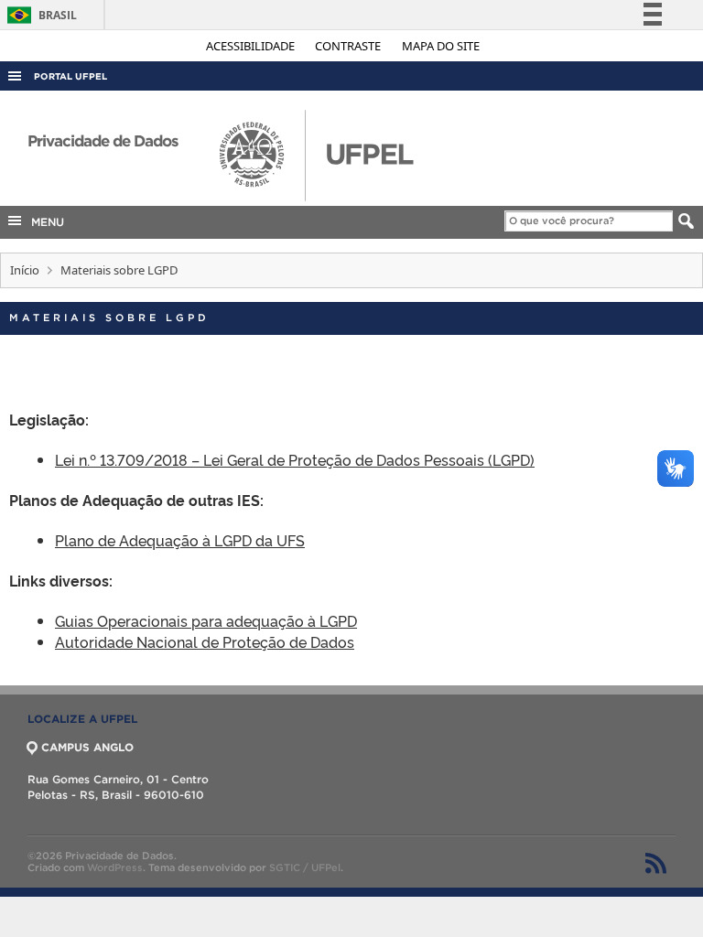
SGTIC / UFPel (305, 867)
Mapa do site (441, 46)
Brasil (38, 15)
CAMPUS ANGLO (87, 747)
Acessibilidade (251, 46)
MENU (44, 222)
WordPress (115, 867)
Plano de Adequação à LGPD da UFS (180, 540)
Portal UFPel (70, 76)
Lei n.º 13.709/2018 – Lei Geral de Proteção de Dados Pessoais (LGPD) (295, 459)
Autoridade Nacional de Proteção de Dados (204, 641)
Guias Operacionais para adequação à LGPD (206, 620)
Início (24, 270)
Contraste (349, 46)
